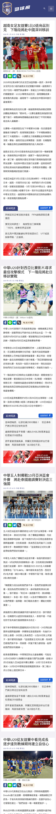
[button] (44, 8)
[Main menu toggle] (51, 9)
